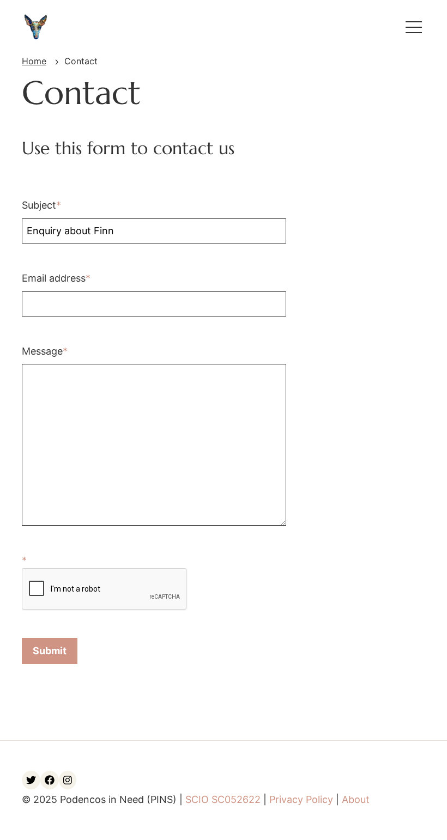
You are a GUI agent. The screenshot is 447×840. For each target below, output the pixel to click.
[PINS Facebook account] (49, 780)
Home (34, 61)
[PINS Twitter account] (31, 780)
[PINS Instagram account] (67, 780)
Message (42, 351)
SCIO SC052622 (223, 799)
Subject (39, 205)
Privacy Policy (301, 799)
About (356, 799)
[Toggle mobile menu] (413, 27)
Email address (54, 278)
